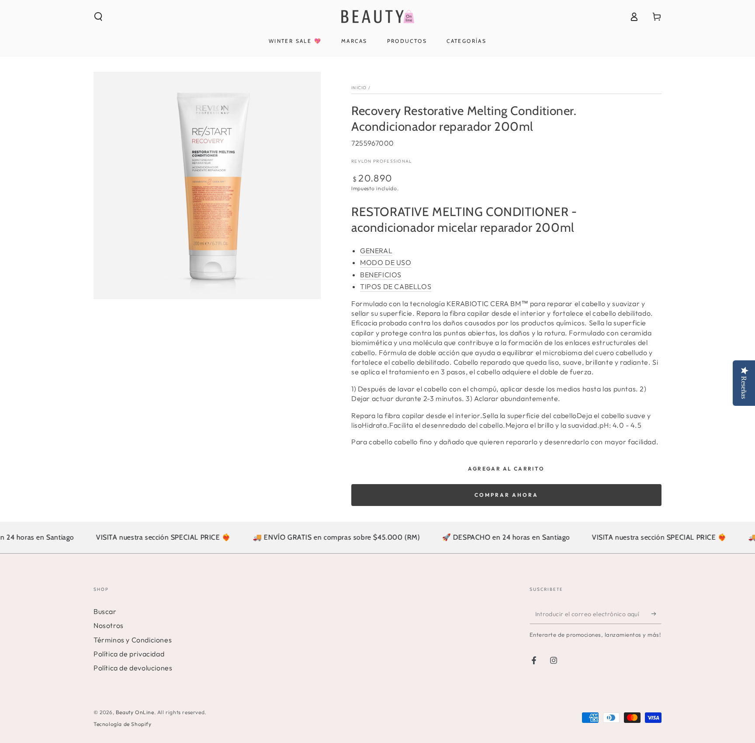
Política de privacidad (129, 653)
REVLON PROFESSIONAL (381, 161)
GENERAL (376, 250)
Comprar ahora (506, 495)
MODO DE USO (386, 262)
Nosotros (109, 625)
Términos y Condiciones (133, 639)
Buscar (105, 611)
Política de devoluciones (133, 667)
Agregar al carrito (506, 468)
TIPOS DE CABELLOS (395, 286)
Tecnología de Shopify (123, 724)
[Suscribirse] (656, 614)
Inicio (359, 88)
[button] (98, 16)
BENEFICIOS (381, 274)
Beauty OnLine (135, 712)
